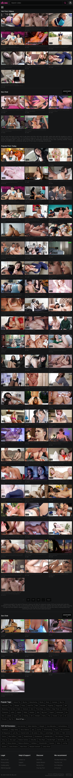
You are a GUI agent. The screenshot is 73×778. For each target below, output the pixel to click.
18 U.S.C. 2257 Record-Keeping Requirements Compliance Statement (54, 774)
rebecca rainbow (23, 743)
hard (32, 709)
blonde (42, 702)
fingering (50, 705)
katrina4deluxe (62, 726)
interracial (5, 705)
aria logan (13, 739)
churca (4, 736)
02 (28, 599)
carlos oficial (46, 746)
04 (38, 599)
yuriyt (19, 736)
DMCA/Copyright (6, 768)
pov (11, 705)
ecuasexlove (38, 736)
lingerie (19, 712)
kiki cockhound (65, 729)
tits (49, 715)
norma (67, 736)
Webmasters (22, 765)
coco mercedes (51, 726)
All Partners (57, 768)
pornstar (4, 719)
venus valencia (24, 729)
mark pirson (23, 746)
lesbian (9, 715)
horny (44, 715)
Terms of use (4, 759)
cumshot (64, 709)
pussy (23, 705)
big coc (62, 702)
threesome (5, 712)
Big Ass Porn (40, 765)
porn (3, 715)
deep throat (55, 709)
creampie (54, 702)
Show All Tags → (20, 719)
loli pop (65, 743)
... (43, 599)
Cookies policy (5, 765)
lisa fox (39, 729)
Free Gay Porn (40, 768)
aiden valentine (32, 726)
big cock (44, 712)
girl (32, 715)
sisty (41, 733)
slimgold (41, 726)
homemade (59, 712)
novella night (51, 739)
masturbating (33, 702)
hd (65, 715)
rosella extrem (28, 736)
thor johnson (59, 736)
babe (18, 709)
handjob (37, 715)
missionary (5, 709)
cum (60, 715)
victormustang (48, 729)
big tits (11, 719)
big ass (25, 702)
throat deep (39, 709)
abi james (35, 733)
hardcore (25, 709)
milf (66, 705)
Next (48, 599)
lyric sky (15, 733)
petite (25, 712)
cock (15, 715)
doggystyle (59, 705)
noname (51, 743)
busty (47, 702)
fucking (26, 715)
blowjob (17, 705)
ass (20, 715)
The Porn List (58, 762)
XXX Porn (39, 759)
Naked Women (40, 762)
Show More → (67, 91)
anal (38, 712)
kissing (48, 709)
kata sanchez (21, 726)
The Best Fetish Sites (60, 759)
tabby (58, 743)
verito (3, 743)
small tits (30, 705)
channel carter (24, 733)
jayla (68, 739)
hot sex (12, 709)
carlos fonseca (13, 746)
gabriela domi (49, 736)
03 (33, 599)
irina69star (5, 729)
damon (58, 733)
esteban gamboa (23, 739)
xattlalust (34, 743)
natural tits (17, 702)
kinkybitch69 (43, 743)
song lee (4, 739)
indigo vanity (14, 729)
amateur (31, 712)
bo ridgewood (6, 733)
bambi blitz (61, 739)
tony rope (42, 739)
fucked (55, 715)
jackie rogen (49, 733)
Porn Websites (58, 765)
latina (12, 712)
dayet (56, 729)
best (36, 705)
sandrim (4, 746)
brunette (42, 705)
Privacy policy (5, 762)
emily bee (33, 739)
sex (66, 712)
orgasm (51, 712)
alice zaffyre (12, 736)
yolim (63, 733)
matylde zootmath (34, 746)
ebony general (11, 743)
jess (33, 729)
